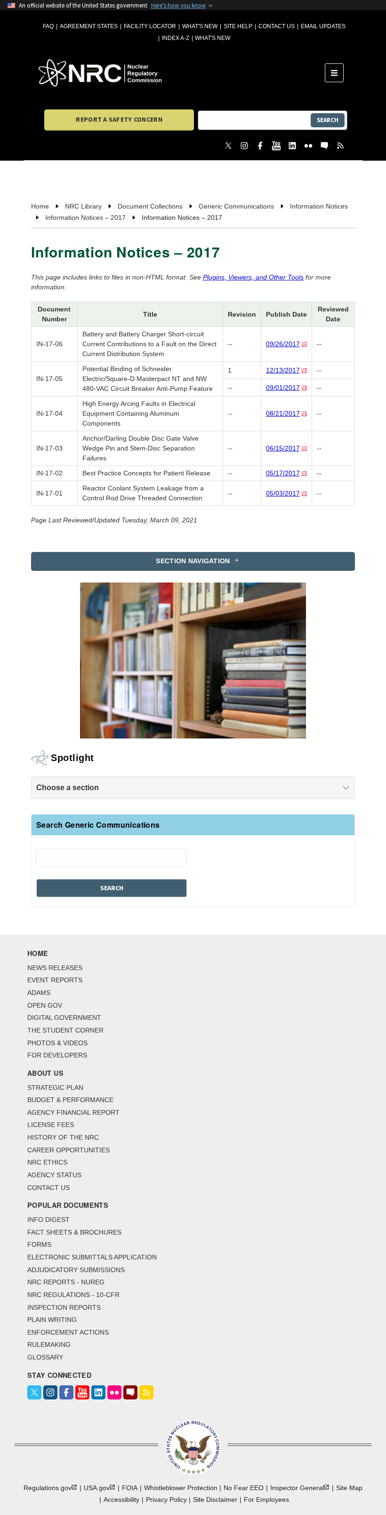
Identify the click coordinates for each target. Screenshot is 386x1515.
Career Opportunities (68, 1150)
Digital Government (64, 1017)
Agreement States (89, 26)
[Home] (182, 73)
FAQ (48, 26)
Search (327, 120)
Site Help (238, 26)
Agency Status (54, 1175)
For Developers (57, 1055)
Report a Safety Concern (119, 119)
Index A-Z (175, 38)
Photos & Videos (57, 1043)
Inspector (297, 1488)
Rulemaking (49, 1344)
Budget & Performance (70, 1099)
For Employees (266, 1499)
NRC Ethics (47, 1162)
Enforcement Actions (68, 1332)
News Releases (54, 967)
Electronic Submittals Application (92, 1257)
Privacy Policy (166, 1499)
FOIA (129, 1488)
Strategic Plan (55, 1087)
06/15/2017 (283, 448)
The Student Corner (65, 1030)
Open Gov (44, 1005)
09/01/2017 (283, 387)
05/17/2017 (283, 473)
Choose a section (67, 788)
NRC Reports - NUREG (66, 1282)
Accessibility (121, 1499)
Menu (337, 73)
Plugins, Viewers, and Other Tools (253, 277)
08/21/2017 (283, 413)
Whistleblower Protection (180, 1488)
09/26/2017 (283, 344)
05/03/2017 (283, 493)
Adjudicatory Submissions (76, 1270)
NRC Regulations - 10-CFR (73, 1294)
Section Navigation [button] (193, 561)
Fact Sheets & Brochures (74, 1232)
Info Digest (48, 1219)
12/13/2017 (283, 370)
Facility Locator (150, 26)
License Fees (50, 1124)
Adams (38, 992)
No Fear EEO (244, 1488)
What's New (199, 26)
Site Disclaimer (215, 1499)
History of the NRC (63, 1137)
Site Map (349, 1488)
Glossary (45, 1357)
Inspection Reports (64, 1307)
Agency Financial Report (73, 1112)
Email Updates (323, 26)
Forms (39, 1244)
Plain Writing (52, 1319)
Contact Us (276, 26)
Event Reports (54, 980)
